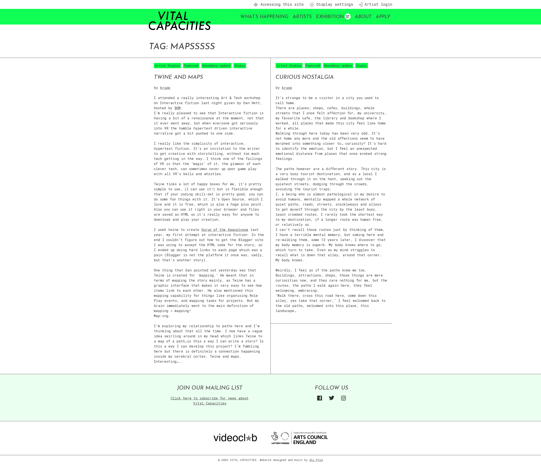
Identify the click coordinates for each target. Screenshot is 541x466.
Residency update (216, 66)
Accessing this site (281, 4)
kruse (165, 87)
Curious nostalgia (305, 77)
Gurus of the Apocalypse (224, 229)
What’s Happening (264, 17)
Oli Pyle (316, 460)
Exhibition (330, 17)
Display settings (333, 4)
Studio (240, 66)
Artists (302, 17)
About (363, 17)
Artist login (377, 4)
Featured (191, 66)
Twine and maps (178, 77)
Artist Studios (167, 66)
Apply (383, 17)
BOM (177, 108)
